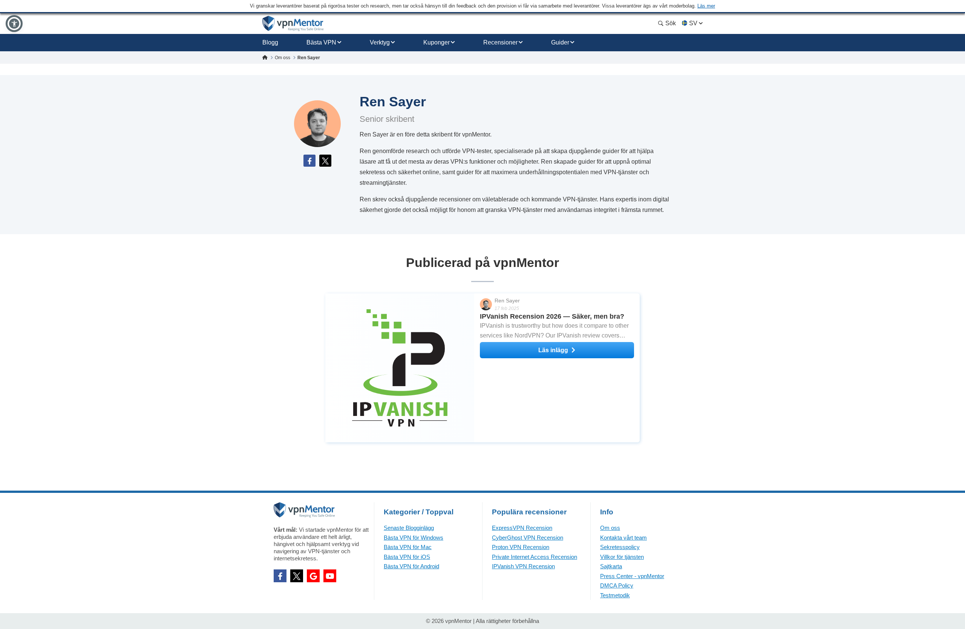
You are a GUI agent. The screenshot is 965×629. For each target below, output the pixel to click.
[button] (14, 23)
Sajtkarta (611, 566)
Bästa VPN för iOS (407, 557)
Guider (560, 42)
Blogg (270, 42)
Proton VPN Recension (520, 547)
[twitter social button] (296, 575)
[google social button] (313, 575)
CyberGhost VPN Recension (527, 537)
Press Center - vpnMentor (632, 576)
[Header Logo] (293, 23)
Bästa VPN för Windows (413, 537)
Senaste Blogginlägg (409, 528)
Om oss (610, 528)
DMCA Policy (616, 585)
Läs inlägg (553, 350)
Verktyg (380, 42)
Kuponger (436, 42)
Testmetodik (615, 595)
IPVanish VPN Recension (523, 566)
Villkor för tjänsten (622, 557)
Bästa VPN (321, 42)
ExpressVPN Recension (522, 528)
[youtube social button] (329, 575)
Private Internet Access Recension (534, 557)
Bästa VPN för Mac (408, 547)
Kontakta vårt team (623, 537)
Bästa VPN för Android (411, 566)
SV (693, 23)
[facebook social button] (280, 575)
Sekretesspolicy (620, 547)
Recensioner (500, 42)
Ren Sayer (507, 301)
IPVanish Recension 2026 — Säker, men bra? (552, 316)
